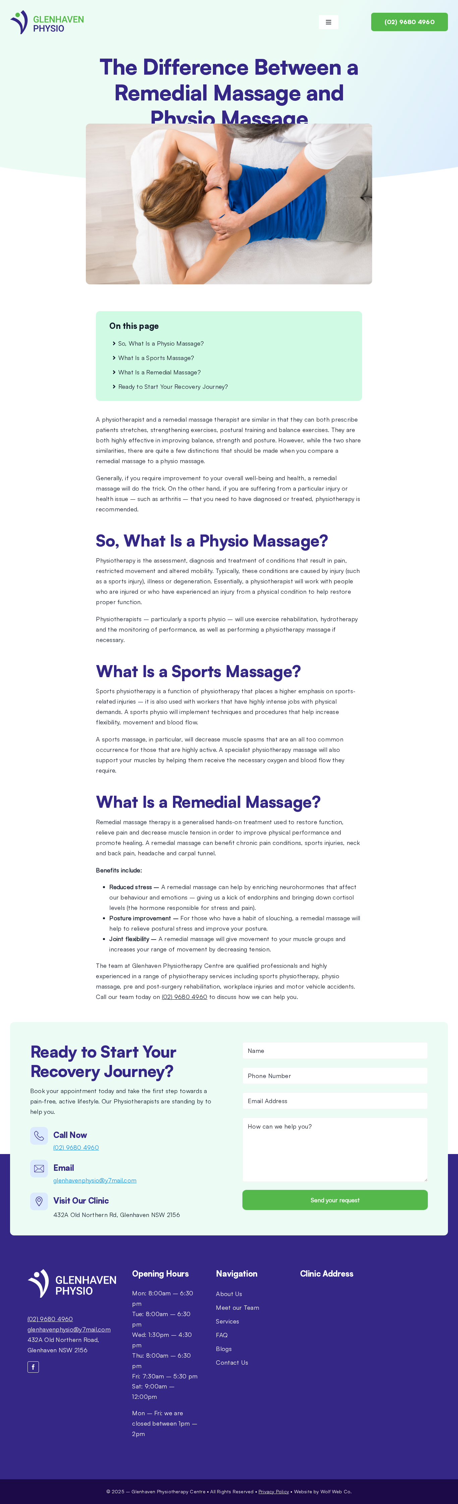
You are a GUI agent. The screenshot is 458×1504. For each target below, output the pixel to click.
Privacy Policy (274, 1491)
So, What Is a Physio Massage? (161, 343)
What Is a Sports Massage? (156, 357)
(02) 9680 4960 (185, 996)
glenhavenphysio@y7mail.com (94, 1180)
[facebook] (33, 1367)
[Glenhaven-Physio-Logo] (47, 13)
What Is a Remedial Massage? (159, 372)
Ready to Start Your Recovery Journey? (173, 386)
